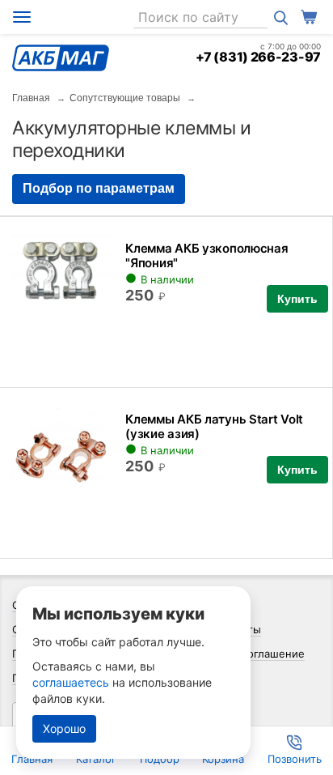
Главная (31, 98)
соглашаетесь (70, 682)
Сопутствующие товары (125, 98)
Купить (297, 298)
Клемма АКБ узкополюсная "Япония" (206, 255)
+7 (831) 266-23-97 (258, 57)
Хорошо (64, 728)
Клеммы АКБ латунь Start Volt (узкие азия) (214, 426)
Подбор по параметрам (99, 188)
